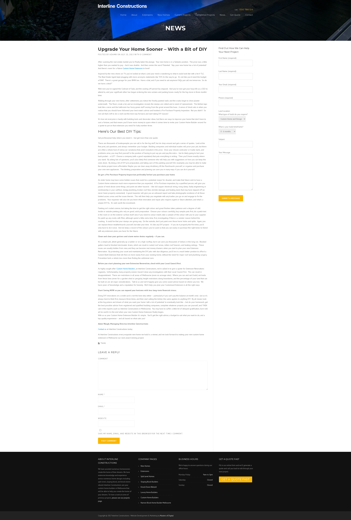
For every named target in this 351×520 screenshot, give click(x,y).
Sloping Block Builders (149, 482)
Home (123, 15)
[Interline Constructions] (122, 6)
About (134, 15)
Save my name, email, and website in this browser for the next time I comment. (140, 433)
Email (101, 406)
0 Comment (146, 54)
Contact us (102, 329)
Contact (249, 15)
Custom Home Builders (125, 268)
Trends (103, 343)
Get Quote (235, 15)
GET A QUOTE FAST (235, 479)
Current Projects (182, 15)
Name (101, 394)
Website (102, 418)
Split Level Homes (147, 476)
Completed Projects (205, 15)
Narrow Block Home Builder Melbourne (156, 503)
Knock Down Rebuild (149, 487)
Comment (103, 359)
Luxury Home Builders (149, 492)
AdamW (113, 54)
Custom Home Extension (133, 68)
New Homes (164, 15)
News (222, 15)
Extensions (147, 15)
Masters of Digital (167, 516)
